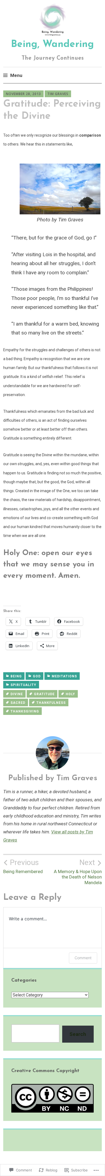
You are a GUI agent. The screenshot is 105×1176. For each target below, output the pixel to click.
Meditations (64, 676)
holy (70, 694)
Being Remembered (23, 866)
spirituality (23, 685)
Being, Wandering (52, 44)
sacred (17, 703)
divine (16, 694)
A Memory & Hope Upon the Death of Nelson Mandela (78, 871)
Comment (83, 957)
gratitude (44, 694)
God (37, 676)
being (16, 676)
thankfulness (51, 703)
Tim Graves (57, 94)
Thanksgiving (24, 711)
